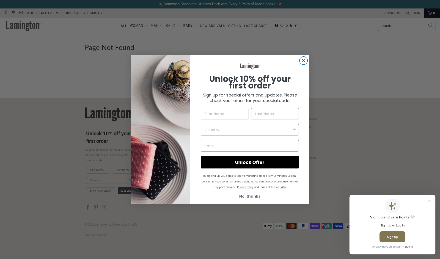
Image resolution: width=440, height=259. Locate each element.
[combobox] (248, 129)
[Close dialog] (304, 61)
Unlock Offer (249, 162)
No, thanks (249, 196)
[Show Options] (294, 129)
